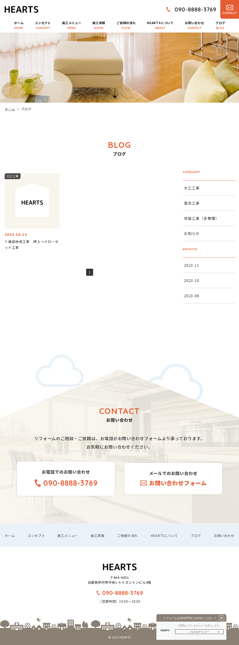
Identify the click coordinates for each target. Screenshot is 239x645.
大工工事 (192, 188)
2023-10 (191, 280)
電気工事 (192, 203)
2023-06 (191, 295)
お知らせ (192, 233)
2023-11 (191, 265)
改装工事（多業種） (201, 218)
